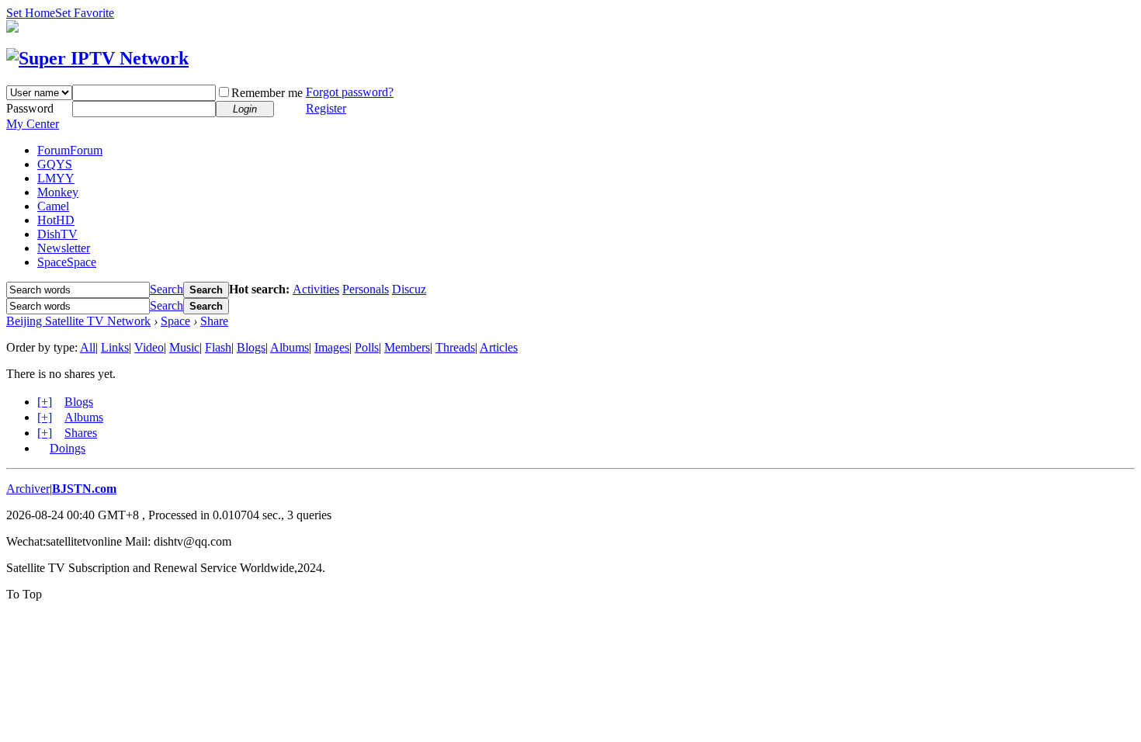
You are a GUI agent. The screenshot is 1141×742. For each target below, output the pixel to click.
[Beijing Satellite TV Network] (97, 58)
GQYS (54, 164)
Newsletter (63, 248)
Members (407, 347)
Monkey (57, 192)
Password (30, 108)
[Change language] (12, 28)
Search (166, 289)
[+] (44, 401)
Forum (69, 150)
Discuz (409, 289)
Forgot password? (350, 92)
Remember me (267, 92)
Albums (289, 347)
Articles (499, 347)
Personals (365, 289)
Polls (367, 347)
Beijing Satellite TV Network (78, 321)
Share (214, 321)
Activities (316, 289)
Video (149, 347)
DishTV (57, 234)
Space (66, 262)
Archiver (28, 488)
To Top (24, 594)
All (87, 347)
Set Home (30, 12)
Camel (53, 206)
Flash (218, 347)
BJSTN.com (84, 488)
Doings (67, 448)
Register (326, 108)
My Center (32, 123)
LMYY (56, 178)
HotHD (56, 220)
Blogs (251, 347)
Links (115, 347)
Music (184, 347)
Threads (455, 347)
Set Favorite (84, 12)
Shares (80, 432)
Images (331, 347)
